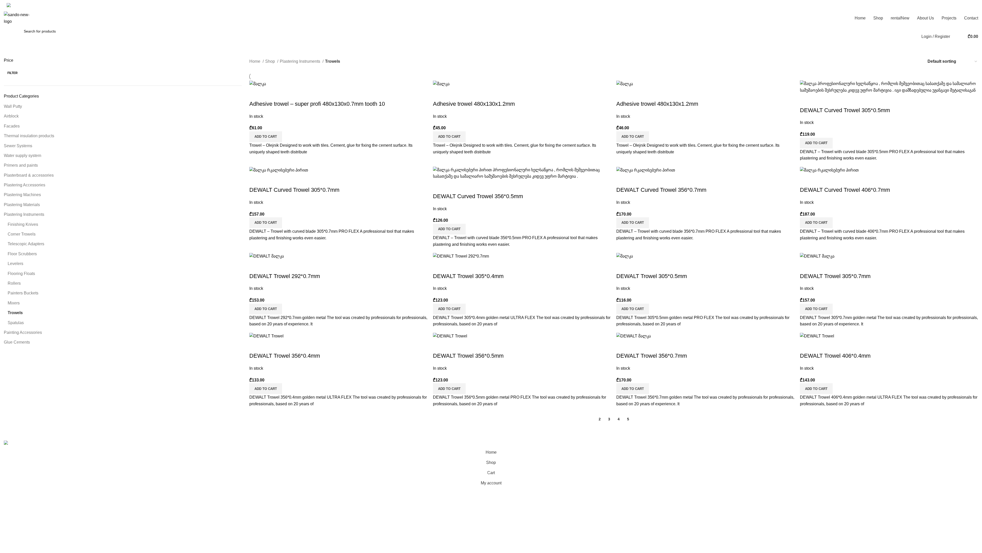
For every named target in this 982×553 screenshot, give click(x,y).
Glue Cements (17, 342)
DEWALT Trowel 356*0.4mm (284, 356)
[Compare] (255, 93)
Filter (12, 73)
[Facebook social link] (44, 5)
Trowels (15, 313)
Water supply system (22, 155)
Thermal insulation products (29, 136)
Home (255, 61)
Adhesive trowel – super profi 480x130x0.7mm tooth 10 (317, 104)
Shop (270, 61)
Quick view (269, 93)
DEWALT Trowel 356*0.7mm (651, 356)
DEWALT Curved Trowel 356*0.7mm (661, 190)
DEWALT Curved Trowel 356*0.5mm (478, 196)
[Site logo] (18, 18)
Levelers (15, 263)
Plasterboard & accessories (29, 175)
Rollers (14, 283)
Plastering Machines (22, 195)
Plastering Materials (22, 205)
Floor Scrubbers (22, 254)
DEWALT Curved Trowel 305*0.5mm (845, 110)
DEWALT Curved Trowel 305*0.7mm (294, 190)
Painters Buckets (23, 293)
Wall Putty (13, 106)
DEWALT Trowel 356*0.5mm (468, 356)
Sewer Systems (18, 146)
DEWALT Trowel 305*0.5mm (651, 276)
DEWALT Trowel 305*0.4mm (468, 276)
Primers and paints (21, 165)
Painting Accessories (23, 332)
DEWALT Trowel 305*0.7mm (835, 276)
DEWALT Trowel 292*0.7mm (284, 276)
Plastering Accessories (24, 185)
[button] (265, 136)
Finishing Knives (23, 224)
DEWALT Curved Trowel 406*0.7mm (845, 190)
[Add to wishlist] (283, 93)
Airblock (11, 116)
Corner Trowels (22, 234)
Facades (12, 126)
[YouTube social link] (51, 5)
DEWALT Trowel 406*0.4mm (835, 356)
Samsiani (108, 437)
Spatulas (16, 323)
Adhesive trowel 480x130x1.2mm (474, 104)
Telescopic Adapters (26, 244)
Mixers (14, 303)
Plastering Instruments (24, 214)
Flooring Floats (21, 273)
